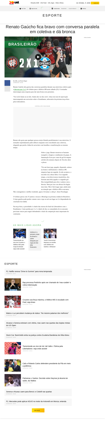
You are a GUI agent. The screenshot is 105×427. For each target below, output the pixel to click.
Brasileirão (63, 8)
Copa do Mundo (72, 8)
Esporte (52, 15)
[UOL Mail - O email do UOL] (81, 3)
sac (77, 3)
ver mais (37, 410)
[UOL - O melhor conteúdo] (14, 2)
